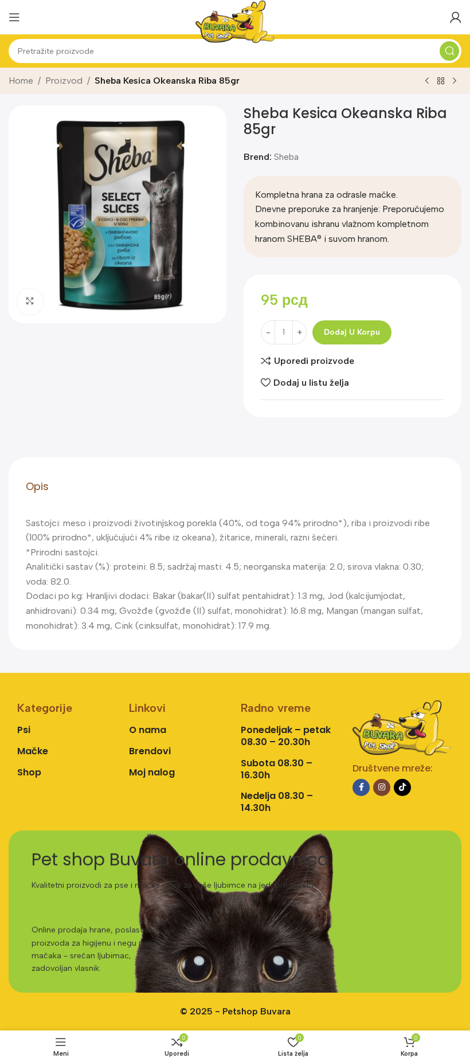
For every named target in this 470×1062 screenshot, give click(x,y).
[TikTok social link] (402, 787)
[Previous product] (427, 81)
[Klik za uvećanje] (30, 302)
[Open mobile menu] (14, 17)
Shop (29, 772)
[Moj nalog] (455, 17)
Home (21, 80)
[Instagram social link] (381, 787)
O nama (147, 729)
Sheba (286, 156)
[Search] (449, 51)
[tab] (37, 487)
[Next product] (454, 81)
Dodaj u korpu (352, 332)
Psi (23, 729)
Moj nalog (152, 772)
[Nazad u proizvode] (441, 81)
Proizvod (64, 80)
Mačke (32, 751)
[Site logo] (235, 20)
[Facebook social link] (361, 787)
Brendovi (150, 751)
